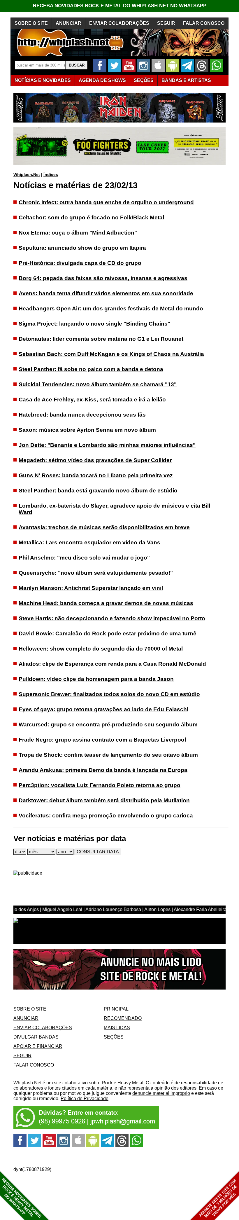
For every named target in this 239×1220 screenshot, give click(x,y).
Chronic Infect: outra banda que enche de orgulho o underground (106, 202)
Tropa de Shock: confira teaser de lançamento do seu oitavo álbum (108, 755)
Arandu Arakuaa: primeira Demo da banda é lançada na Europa (103, 770)
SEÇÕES (144, 80)
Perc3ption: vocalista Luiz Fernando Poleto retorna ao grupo (99, 785)
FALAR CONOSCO (203, 23)
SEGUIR (166, 23)
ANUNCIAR (68, 23)
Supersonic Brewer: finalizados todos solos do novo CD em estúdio (109, 694)
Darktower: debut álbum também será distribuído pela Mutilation (104, 800)
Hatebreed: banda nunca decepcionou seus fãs (82, 415)
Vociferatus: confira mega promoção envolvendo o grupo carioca (106, 815)
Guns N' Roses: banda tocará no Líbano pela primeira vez (96, 475)
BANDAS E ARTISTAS (186, 80)
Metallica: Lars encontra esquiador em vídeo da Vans (89, 542)
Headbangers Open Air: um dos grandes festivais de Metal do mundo (111, 308)
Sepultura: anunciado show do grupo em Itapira (82, 248)
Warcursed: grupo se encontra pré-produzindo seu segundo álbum (108, 724)
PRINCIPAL (116, 1008)
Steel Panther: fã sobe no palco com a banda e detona (91, 369)
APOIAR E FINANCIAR (37, 1046)
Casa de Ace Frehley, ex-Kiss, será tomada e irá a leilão (92, 399)
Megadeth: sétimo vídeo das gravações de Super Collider (95, 460)
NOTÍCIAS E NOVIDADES (43, 80)
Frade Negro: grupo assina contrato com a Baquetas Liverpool (102, 740)
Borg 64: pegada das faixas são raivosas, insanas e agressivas (103, 278)
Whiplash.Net (26, 174)
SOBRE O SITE (31, 23)
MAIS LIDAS (117, 1027)
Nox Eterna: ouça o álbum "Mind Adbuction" (78, 233)
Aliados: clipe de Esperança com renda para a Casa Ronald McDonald (112, 664)
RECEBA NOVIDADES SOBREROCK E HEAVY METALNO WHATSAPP (21, 1198)
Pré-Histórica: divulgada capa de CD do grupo (80, 263)
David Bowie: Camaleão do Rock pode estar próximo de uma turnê (107, 633)
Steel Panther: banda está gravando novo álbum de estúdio (98, 490)
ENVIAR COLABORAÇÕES (119, 23)
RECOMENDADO (123, 1018)
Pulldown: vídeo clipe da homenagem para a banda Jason (96, 679)
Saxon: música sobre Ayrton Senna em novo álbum (87, 430)
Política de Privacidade (84, 1098)
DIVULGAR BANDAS (36, 1036)
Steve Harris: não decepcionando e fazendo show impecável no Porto (112, 618)
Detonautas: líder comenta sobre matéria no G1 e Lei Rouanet (101, 339)
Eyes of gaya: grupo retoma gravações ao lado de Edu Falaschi (103, 709)
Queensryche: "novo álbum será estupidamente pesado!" (96, 573)
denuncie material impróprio (161, 1093)
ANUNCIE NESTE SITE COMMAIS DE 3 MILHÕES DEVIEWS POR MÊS (218, 1199)
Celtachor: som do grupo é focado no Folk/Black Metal (91, 217)
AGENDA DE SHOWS (102, 80)
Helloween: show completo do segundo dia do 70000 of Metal (101, 649)
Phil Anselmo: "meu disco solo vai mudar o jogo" (84, 558)
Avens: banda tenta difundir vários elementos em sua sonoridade (106, 293)
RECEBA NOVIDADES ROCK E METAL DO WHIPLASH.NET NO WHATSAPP (119, 5)
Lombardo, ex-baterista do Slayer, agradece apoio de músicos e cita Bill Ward (114, 509)
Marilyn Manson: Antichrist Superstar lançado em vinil (91, 588)
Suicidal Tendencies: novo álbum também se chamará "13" (98, 384)
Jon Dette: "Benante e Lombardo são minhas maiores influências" (107, 445)
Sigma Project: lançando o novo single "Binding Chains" (94, 324)
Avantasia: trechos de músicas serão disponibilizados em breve (104, 527)
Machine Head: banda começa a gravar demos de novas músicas (106, 603)
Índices (50, 174)
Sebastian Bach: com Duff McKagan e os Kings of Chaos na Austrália (111, 354)
